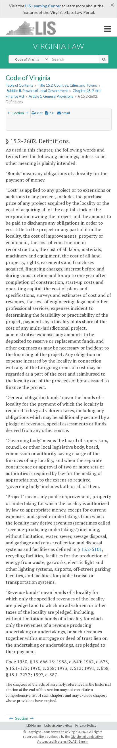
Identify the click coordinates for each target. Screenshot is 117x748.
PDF (51, 113)
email (65, 113)
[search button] (103, 59)
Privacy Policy (85, 725)
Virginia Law (58, 46)
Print (39, 113)
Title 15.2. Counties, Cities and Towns (67, 85)
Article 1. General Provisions (51, 96)
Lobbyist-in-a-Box (58, 725)
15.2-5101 (91, 549)
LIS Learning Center (43, 5)
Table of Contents (19, 85)
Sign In (83, 741)
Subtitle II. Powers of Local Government (37, 90)
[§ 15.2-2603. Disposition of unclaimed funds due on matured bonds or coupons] (27, 113)
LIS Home (33, 725)
